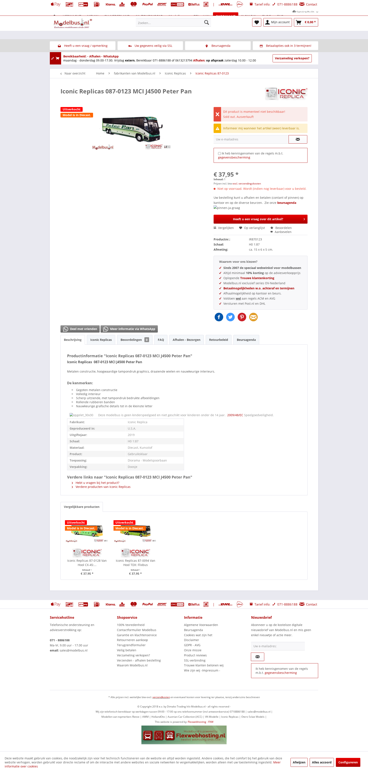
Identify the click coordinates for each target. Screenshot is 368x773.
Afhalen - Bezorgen (186, 340)
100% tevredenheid (131, 625)
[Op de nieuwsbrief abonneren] (257, 657)
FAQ (161, 340)
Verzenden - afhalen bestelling (139, 660)
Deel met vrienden (83, 329)
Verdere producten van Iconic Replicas (103, 487)
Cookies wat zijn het (198, 635)
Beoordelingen (134, 340)
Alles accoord (322, 762)
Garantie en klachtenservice (137, 635)
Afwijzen (299, 762)
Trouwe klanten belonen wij (204, 665)
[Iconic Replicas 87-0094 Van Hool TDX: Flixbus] (136, 531)
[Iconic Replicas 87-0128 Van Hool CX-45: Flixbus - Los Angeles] (87, 531)
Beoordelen (283, 228)
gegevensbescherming (234, 157)
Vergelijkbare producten (81, 507)
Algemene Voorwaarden (201, 625)
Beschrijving (73, 340)
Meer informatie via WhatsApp (132, 329)
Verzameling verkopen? (292, 58)
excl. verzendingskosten (247, 183)
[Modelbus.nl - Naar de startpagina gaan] (73, 23)
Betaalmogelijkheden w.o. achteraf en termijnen (258, 288)
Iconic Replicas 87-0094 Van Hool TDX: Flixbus (135, 563)
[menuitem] (173, 22)
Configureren (348, 762)
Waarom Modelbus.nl (132, 665)
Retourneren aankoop (132, 640)
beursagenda (286, 203)
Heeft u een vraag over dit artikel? (258, 219)
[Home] (54, 16)
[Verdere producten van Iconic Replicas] (286, 95)
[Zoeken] (206, 22)
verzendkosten (161, 697)
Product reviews (195, 655)
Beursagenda (246, 340)
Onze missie (192, 650)
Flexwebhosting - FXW (200, 722)
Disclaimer (191, 640)
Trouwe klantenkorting (257, 278)
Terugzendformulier (131, 645)
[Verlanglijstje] (256, 22)
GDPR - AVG (192, 645)
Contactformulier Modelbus (136, 630)
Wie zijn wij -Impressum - (202, 670)
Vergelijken (225, 228)
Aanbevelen (283, 232)
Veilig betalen (126, 650)
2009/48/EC (235, 415)
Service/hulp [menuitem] (305, 12)
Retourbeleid (218, 340)
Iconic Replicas (101, 340)
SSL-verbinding (195, 660)
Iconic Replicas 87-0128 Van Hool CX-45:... (87, 563)
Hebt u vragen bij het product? (97, 483)
